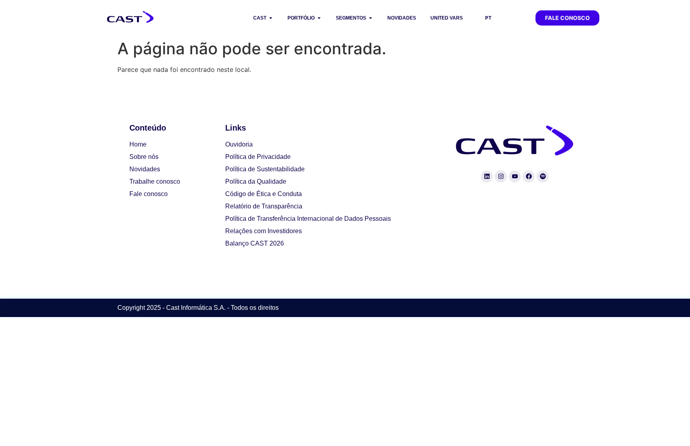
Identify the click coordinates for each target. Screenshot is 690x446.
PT (488, 18)
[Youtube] (515, 176)
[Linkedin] (487, 176)
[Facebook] (529, 176)
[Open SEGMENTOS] (370, 18)
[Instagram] (501, 176)
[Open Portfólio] (319, 18)
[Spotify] (543, 176)
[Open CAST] (270, 18)
